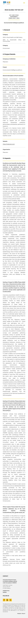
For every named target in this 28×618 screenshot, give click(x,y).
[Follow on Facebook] (4, 600)
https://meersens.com (9, 144)
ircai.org (4, 592)
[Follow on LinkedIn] (7, 600)
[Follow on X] (10, 600)
